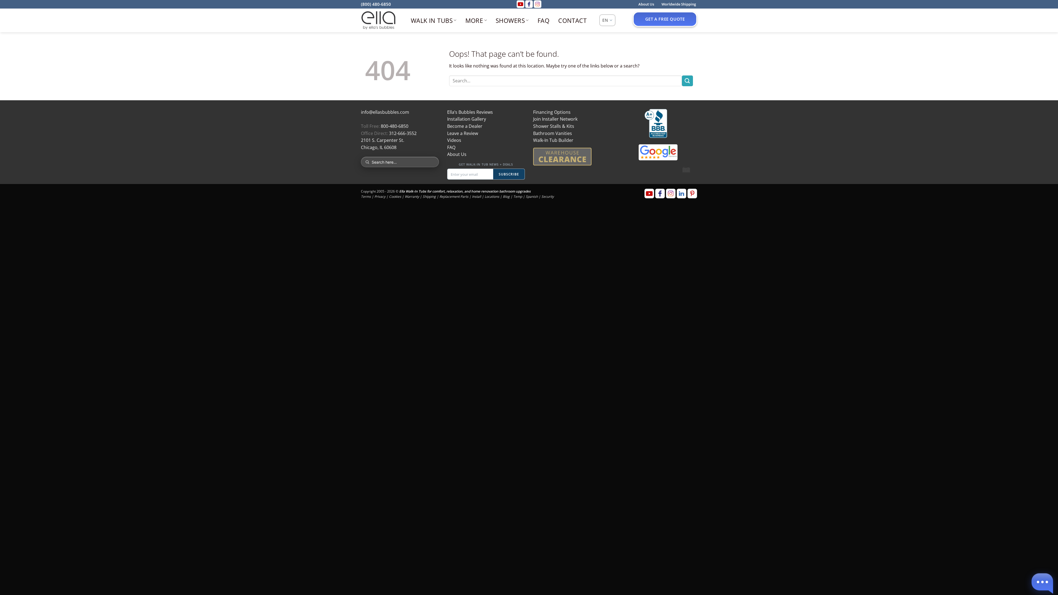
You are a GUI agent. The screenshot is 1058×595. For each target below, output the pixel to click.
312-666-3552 (403, 133)
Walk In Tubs (432, 20)
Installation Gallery (466, 119)
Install (476, 196)
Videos (454, 140)
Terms (366, 196)
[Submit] (687, 80)
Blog (506, 196)
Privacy (379, 196)
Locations (492, 196)
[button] (1042, 582)
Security (547, 196)
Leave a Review (462, 133)
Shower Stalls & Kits (553, 126)
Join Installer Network (555, 119)
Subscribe (509, 174)
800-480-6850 (394, 126)
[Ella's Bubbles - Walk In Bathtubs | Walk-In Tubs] (378, 20)
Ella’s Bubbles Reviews (470, 112)
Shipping (429, 196)
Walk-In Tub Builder (553, 140)
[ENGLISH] (607, 20)
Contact (572, 20)
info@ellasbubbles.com (385, 112)
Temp (517, 196)
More (474, 20)
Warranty (412, 196)
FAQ (543, 20)
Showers (510, 20)
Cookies (395, 196)
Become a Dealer (464, 126)
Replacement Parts (453, 196)
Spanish (532, 196)
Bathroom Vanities (552, 133)
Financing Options (552, 112)
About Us (456, 154)
